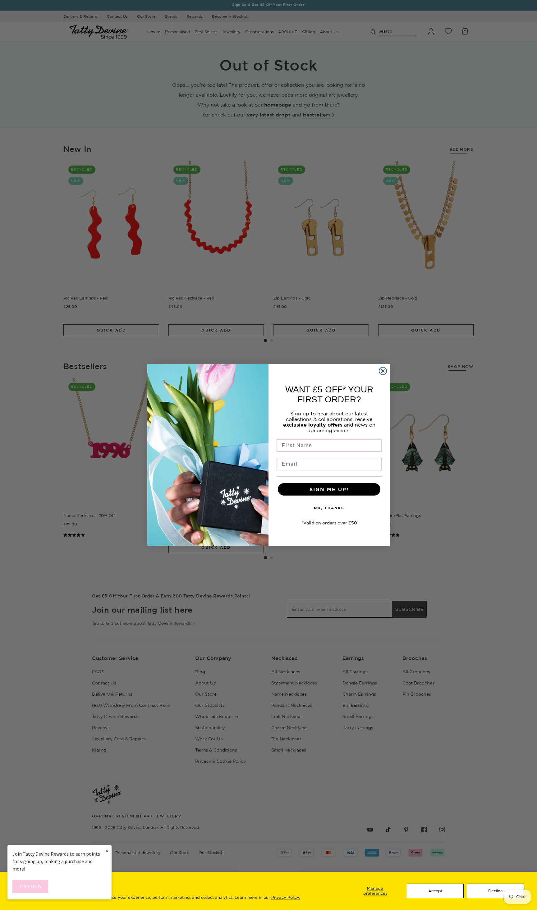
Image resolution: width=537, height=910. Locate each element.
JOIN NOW (30, 886)
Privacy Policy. (285, 897)
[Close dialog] (383, 371)
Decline (495, 891)
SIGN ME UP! (329, 489)
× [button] (106, 850)
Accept (435, 891)
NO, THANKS (329, 508)
